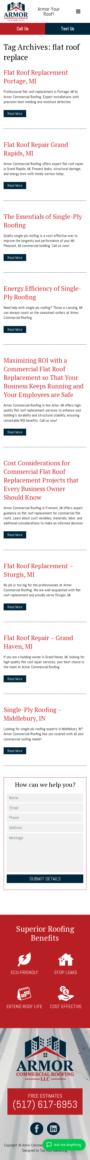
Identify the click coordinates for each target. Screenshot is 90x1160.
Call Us (23, 29)
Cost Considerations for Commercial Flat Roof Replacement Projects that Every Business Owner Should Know (41, 480)
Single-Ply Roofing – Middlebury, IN (32, 714)
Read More (14, 113)
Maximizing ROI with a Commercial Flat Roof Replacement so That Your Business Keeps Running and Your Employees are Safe (44, 377)
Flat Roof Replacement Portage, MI (36, 76)
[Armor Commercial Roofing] (16, 11)
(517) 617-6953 (45, 1105)
